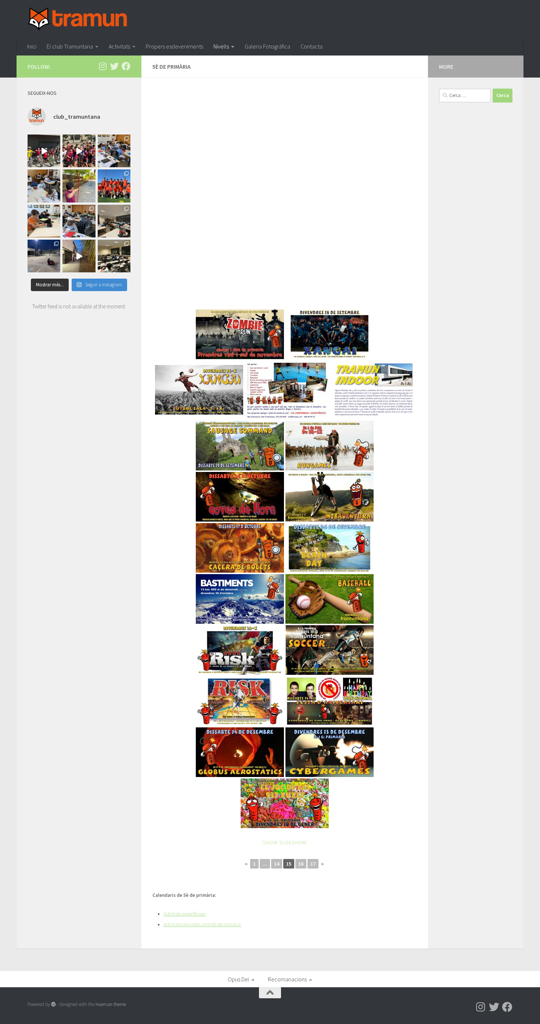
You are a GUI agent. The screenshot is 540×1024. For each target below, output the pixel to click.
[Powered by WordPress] (53, 1004)
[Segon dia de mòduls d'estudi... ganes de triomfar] (78, 221)
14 (276, 863)
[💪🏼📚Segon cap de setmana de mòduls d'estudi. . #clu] (114, 256)
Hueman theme (111, 1004)
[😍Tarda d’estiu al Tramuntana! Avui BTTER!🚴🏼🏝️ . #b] (44, 151)
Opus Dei (238, 979)
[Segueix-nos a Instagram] (102, 66)
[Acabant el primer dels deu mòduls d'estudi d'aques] (44, 185)
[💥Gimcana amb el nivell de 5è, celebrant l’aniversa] (44, 256)
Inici (31, 46)
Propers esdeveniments (174, 46)
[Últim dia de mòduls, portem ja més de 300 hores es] (44, 221)
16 (300, 863)
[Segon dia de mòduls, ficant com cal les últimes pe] (114, 151)
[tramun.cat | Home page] (77, 18)
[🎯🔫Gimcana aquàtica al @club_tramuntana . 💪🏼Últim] (78, 151)
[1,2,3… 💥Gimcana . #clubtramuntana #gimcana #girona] (78, 256)
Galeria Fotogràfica (267, 46)
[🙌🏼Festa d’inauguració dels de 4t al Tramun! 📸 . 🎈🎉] (78, 185)
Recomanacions (287, 979)
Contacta (311, 46)
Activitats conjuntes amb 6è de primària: (202, 924)
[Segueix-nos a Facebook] (126, 66)
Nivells (221, 46)
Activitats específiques (184, 914)
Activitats (119, 46)
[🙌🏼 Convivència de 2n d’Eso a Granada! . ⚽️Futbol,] (114, 185)
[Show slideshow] (284, 842)
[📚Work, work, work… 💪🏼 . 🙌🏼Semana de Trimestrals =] (114, 221)
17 (313, 863)
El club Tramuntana (70, 46)
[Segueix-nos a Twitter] (114, 66)
